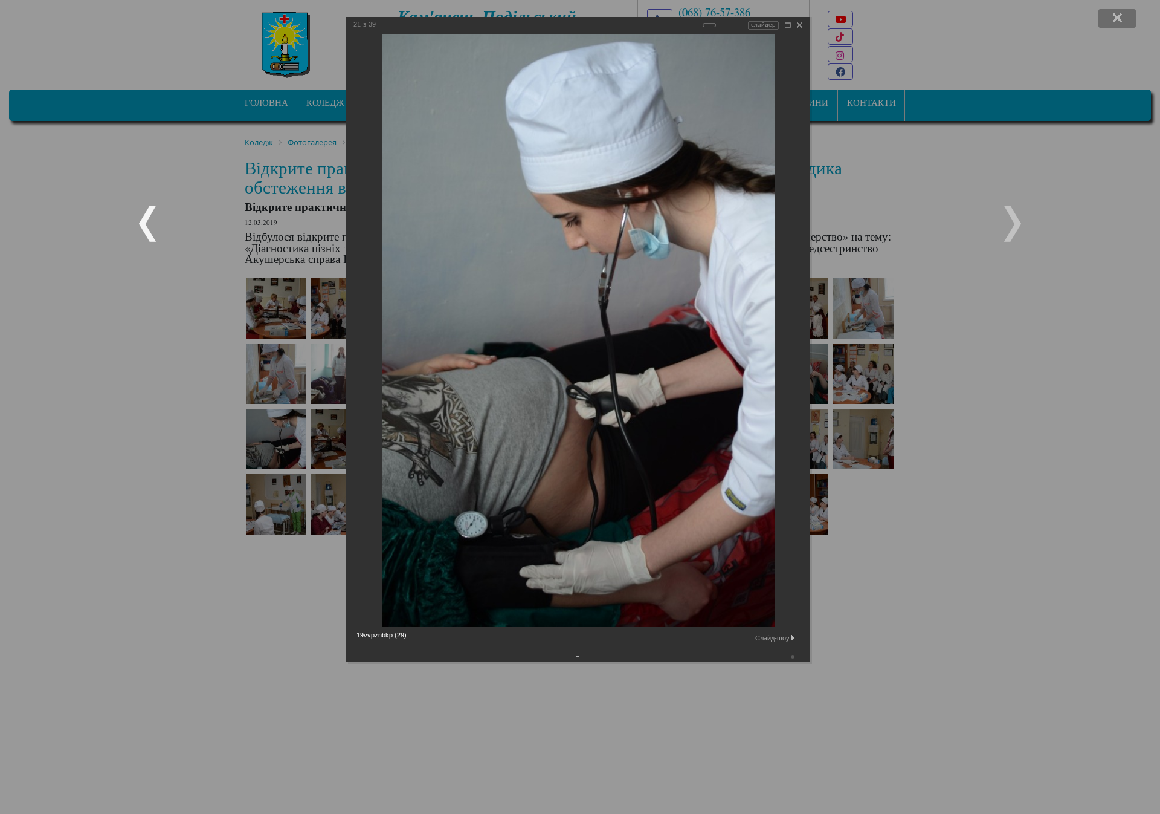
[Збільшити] (788, 25)
